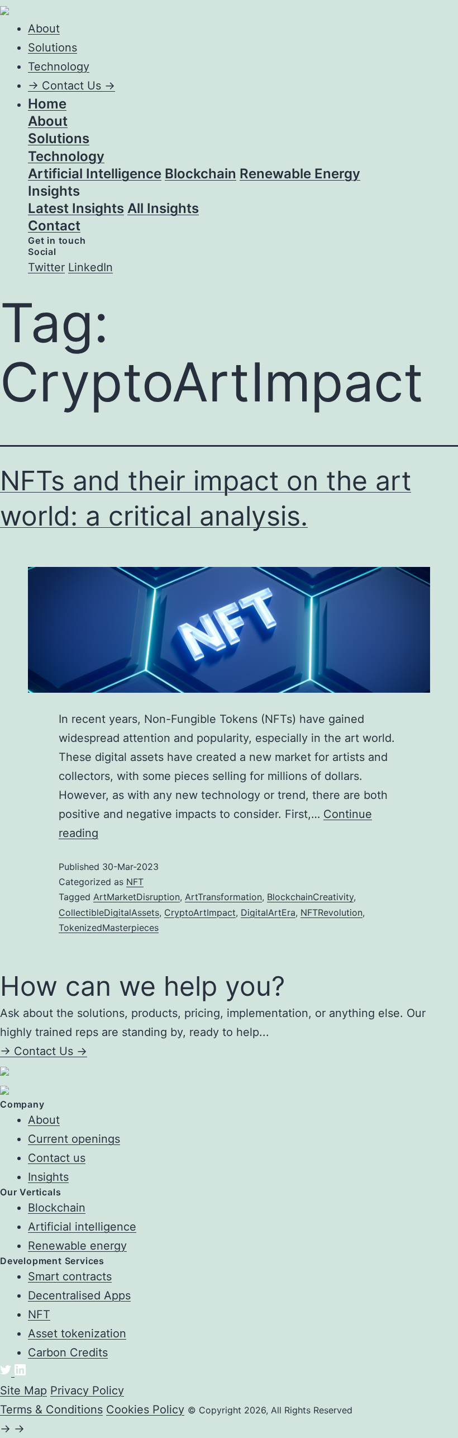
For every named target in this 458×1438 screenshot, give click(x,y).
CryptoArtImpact (200, 912)
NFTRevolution (331, 912)
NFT (135, 881)
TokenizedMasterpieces (109, 927)
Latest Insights (76, 208)
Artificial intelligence (82, 1226)
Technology (58, 66)
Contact (54, 225)
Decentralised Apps (79, 1295)
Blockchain (200, 173)
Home (47, 104)
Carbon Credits (68, 1352)
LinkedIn (90, 267)
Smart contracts (70, 1276)
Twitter (46, 267)
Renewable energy (77, 1245)
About (44, 28)
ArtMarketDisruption (136, 896)
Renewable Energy (300, 173)
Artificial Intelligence (94, 173)
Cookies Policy (145, 1409)
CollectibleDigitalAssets (109, 912)
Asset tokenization (77, 1333)
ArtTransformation (223, 896)
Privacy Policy (87, 1390)
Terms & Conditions (51, 1409)
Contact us (56, 1158)
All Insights (163, 208)
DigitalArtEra (268, 912)
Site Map (23, 1390)
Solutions (52, 47)
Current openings (74, 1139)
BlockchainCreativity (310, 896)
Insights (48, 1177)
